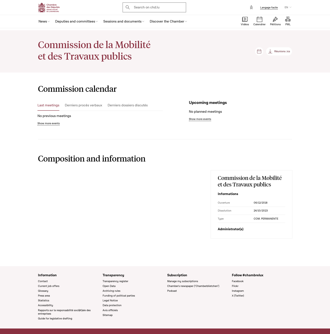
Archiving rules (111, 291)
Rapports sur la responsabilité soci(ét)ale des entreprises (64, 312)
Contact (43, 281)
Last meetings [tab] (48, 105)
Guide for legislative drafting (55, 318)
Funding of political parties (119, 295)
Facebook (238, 281)
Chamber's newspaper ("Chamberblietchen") (193, 286)
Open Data (109, 286)
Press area (44, 295)
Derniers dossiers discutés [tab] (128, 105)
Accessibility (45, 305)
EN (286, 7)
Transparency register (115, 281)
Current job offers (48, 286)
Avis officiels (110, 310)
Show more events (48, 123)
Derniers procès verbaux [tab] (83, 105)
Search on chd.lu (147, 7)
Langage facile (269, 7)
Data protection (112, 305)
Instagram (238, 291)
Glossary (43, 291)
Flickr (235, 286)
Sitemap (108, 315)
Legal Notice (110, 300)
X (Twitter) (238, 295)
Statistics (43, 300)
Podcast (172, 291)
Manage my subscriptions (182, 281)
